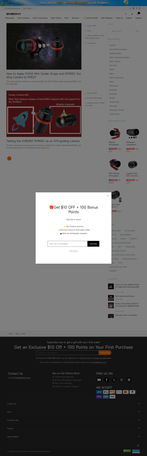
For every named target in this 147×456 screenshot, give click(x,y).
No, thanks (74, 251)
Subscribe (93, 244)
